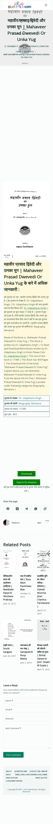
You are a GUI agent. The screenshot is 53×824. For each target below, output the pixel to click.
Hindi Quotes (41, 778)
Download (26, 473)
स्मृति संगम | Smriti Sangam (8, 648)
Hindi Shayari (12, 778)
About (9, 771)
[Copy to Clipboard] (45, 508)
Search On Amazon (27, 482)
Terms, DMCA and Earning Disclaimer (31, 775)
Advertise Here (20, 771)
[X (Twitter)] (17, 508)
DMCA (8, 775)
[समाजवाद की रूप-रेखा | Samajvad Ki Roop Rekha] (26, 630)
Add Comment (13, 728)
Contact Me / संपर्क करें (38, 771)
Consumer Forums (14, 781)
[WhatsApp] (36, 508)
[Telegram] (26, 508)
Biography (33, 46)
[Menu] (46, 5)
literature (44, 46)
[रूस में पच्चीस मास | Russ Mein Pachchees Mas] (26, 560)
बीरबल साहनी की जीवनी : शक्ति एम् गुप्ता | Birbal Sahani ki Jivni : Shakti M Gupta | (43, 655)
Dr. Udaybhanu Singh (35, 308)
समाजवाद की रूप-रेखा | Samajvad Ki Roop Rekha (26, 652)
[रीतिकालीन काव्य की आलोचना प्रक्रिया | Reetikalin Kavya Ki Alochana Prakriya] (9, 560)
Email (8, 709)
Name (9, 700)
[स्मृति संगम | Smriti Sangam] (9, 630)
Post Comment (13, 754)
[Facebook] (8, 508)
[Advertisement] (26, 100)
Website (9, 718)
